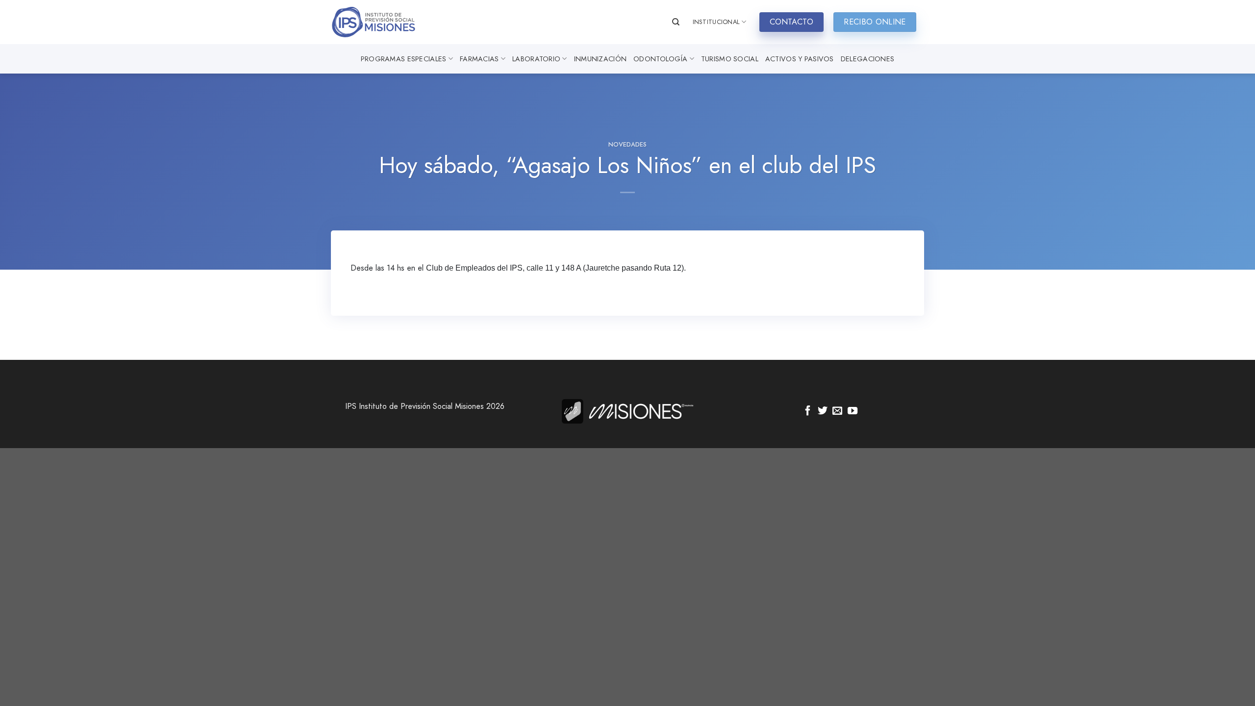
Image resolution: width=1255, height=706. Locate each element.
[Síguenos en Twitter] (823, 411)
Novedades (627, 144)
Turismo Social (729, 59)
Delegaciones (867, 59)
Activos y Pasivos (799, 59)
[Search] (675, 22)
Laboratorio (536, 59)
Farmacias (479, 59)
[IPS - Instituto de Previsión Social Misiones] (380, 22)
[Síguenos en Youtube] (852, 411)
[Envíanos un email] (837, 411)
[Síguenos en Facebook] (808, 411)
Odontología (660, 59)
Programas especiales (404, 59)
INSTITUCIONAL (716, 21)
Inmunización (600, 59)
